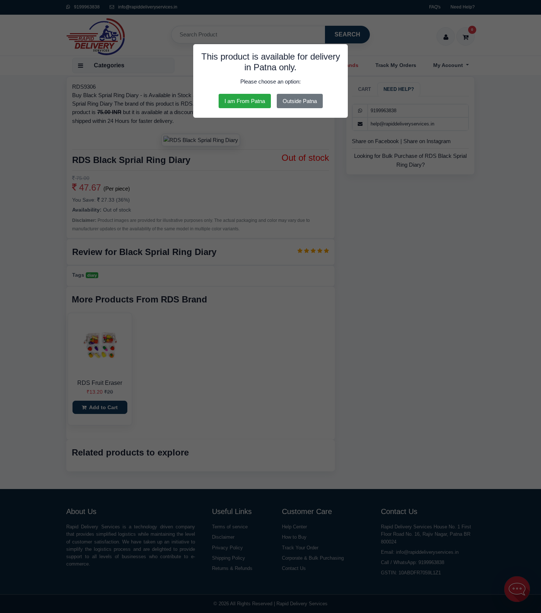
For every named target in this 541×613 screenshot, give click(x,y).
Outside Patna (300, 101)
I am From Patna (244, 101)
